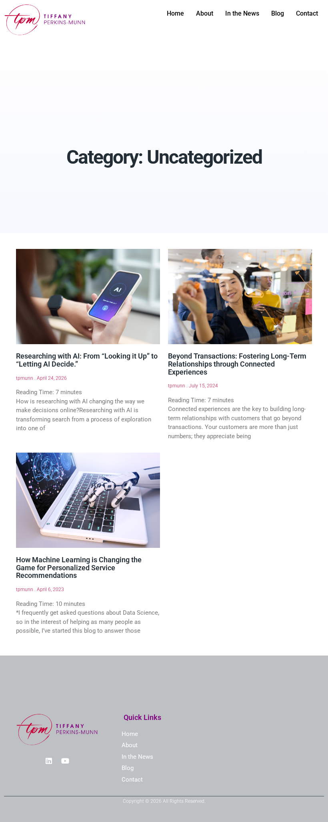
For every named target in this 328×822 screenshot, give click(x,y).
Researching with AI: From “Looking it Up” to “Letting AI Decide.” (87, 360)
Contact (307, 13)
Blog (277, 13)
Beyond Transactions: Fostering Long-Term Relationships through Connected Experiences (237, 364)
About (204, 13)
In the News (242, 13)
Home (175, 13)
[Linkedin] (49, 761)
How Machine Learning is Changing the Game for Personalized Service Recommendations (79, 567)
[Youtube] (65, 761)
